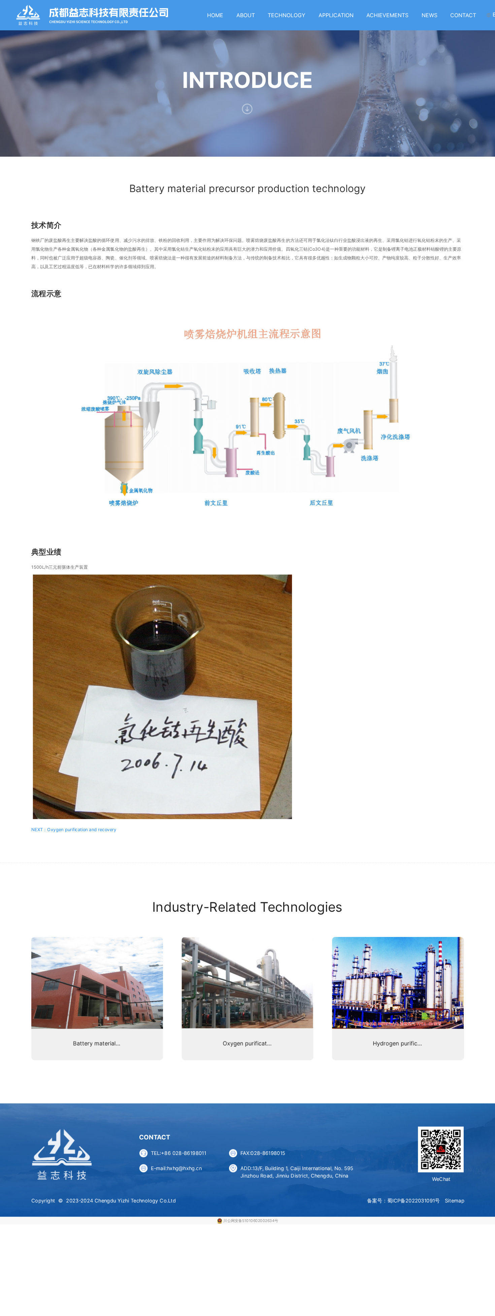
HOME (215, 15)
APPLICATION (336, 15)
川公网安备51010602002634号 (250, 1220)
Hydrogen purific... (397, 1043)
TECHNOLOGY (286, 15)
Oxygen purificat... (247, 1043)
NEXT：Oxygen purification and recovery (73, 829)
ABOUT (245, 15)
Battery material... (96, 1043)
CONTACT (463, 15)
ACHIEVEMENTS (387, 15)
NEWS (429, 15)
